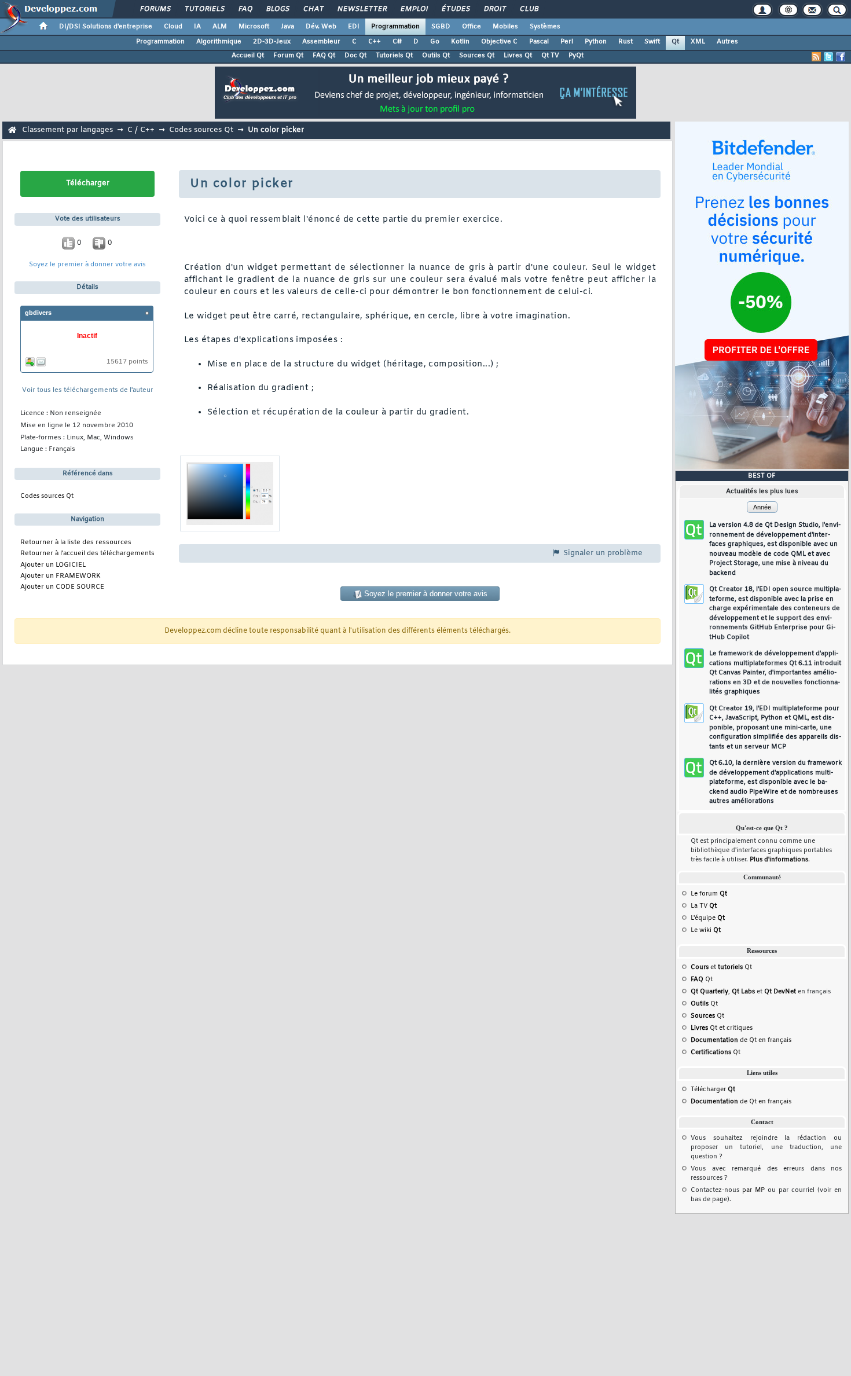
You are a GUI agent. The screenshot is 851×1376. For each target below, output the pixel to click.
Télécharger (713, 1089)
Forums (154, 9)
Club (528, 9)
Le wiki (706, 930)
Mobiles (505, 27)
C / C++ (141, 130)
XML (698, 42)
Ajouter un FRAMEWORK (60, 576)
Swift (652, 42)
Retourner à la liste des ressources (75, 542)
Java (287, 27)
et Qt (721, 967)
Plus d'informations (779, 860)
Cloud (173, 27)
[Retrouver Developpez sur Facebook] (840, 56)
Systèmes (545, 27)
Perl (566, 42)
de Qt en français (741, 1040)
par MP (753, 1190)
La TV (704, 906)
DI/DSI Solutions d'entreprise (105, 27)
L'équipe (708, 918)
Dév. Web (321, 27)
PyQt (576, 56)
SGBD (440, 27)
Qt (675, 42)
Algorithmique (218, 42)
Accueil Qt (248, 56)
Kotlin (460, 42)
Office (471, 27)
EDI (354, 27)
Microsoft (254, 27)
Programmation (395, 27)
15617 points (127, 362)
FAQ (245, 9)
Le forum (709, 894)
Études (455, 9)
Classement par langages (67, 130)
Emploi (413, 9)
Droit (494, 9)
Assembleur (321, 42)
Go (434, 42)
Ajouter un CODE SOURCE (62, 587)
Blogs (277, 9)
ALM (219, 27)
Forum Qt (288, 56)
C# (397, 42)
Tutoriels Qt (394, 56)
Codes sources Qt (201, 130)
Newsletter (361, 9)
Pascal (539, 42)
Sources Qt (476, 56)
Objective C (499, 42)
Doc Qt (355, 56)
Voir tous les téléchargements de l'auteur (87, 390)
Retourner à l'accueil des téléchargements (87, 553)
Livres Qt (518, 56)
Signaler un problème (602, 553)
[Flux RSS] (816, 56)
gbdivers (38, 312)
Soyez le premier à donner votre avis (87, 264)
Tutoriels (204, 9)
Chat (313, 9)
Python (596, 42)
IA (197, 27)
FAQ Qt (324, 56)
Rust (625, 42)
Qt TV (550, 56)
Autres (727, 42)
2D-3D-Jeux (272, 42)
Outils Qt (436, 56)
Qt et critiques (722, 1028)
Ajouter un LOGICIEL (53, 565)
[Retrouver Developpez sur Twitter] (828, 56)
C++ (374, 42)
